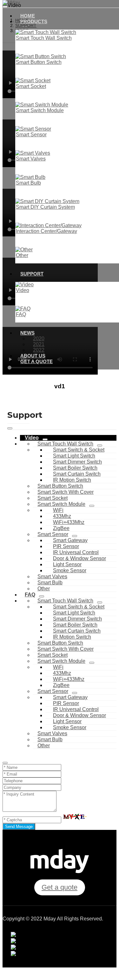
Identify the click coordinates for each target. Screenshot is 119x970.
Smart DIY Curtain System (45, 207)
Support (31, 273)
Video (22, 290)
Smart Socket (31, 86)
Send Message (19, 826)
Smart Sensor (31, 134)
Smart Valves (31, 158)
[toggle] (9, 428)
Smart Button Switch (39, 62)
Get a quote (36, 361)
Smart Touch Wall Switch (44, 38)
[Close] (5, 763)
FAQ (21, 314)
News (27, 333)
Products (33, 21)
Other (22, 255)
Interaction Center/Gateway (46, 231)
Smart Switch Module (40, 110)
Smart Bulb (28, 183)
